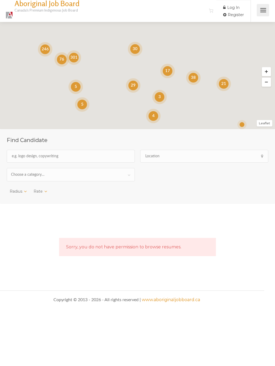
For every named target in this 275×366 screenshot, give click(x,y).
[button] (266, 71)
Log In (233, 7)
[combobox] (71, 174)
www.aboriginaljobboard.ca (171, 299)
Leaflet (264, 123)
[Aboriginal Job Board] (9, 12)
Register (235, 14)
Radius (16, 191)
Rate (38, 191)
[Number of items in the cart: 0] (211, 10)
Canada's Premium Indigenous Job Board (46, 10)
